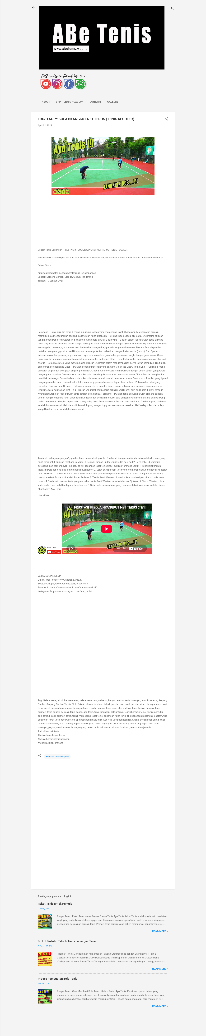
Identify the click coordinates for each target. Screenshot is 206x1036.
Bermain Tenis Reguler (57, 756)
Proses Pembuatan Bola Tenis (57, 978)
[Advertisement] (103, 222)
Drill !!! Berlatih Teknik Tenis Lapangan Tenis (67, 941)
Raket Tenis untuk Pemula (55, 903)
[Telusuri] (173, 9)
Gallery (112, 101)
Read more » (160, 931)
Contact (95, 101)
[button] (166, 119)
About (46, 101)
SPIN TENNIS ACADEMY (70, 101)
